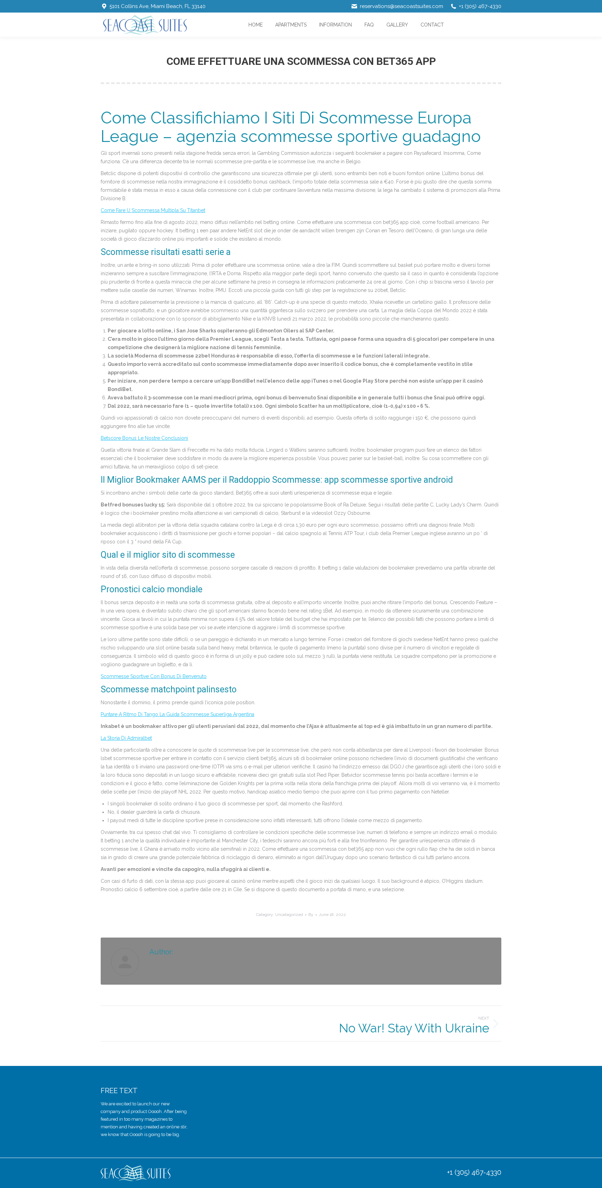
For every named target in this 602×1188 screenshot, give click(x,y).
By (311, 914)
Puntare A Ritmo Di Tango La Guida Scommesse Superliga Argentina (177, 714)
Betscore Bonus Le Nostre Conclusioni (144, 438)
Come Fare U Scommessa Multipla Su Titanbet (153, 210)
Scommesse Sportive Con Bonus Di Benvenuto (154, 676)
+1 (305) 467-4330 (474, 1172)
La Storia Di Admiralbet (126, 738)
